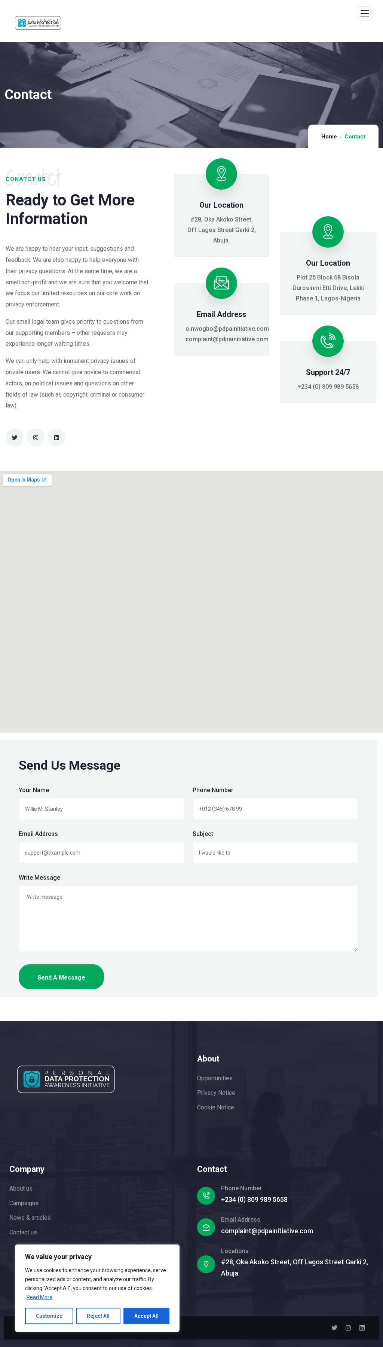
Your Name (34, 790)
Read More (39, 1297)
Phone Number (213, 790)
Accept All (146, 1316)
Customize (49, 1316)
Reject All (98, 1316)
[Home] (66, 1079)
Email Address (38, 833)
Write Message (39, 877)
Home (329, 136)
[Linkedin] (56, 437)
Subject (203, 833)
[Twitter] (15, 437)
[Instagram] (36, 437)
